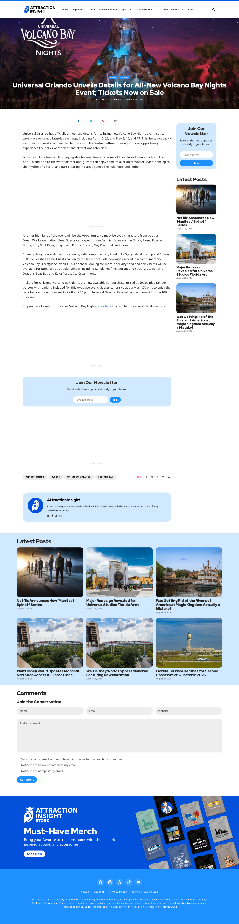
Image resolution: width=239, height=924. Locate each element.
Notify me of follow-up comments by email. (49, 765)
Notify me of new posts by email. (42, 771)
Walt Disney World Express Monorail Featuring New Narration (117, 673)
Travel (91, 9)
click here (104, 306)
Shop (191, 9)
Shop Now (34, 854)
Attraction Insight (110, 99)
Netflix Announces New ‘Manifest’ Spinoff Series (195, 221)
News (65, 9)
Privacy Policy (118, 891)
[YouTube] (138, 882)
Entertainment (108, 9)
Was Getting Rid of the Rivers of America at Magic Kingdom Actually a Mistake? (195, 322)
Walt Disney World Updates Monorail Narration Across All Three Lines (48, 673)
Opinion (78, 9)
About (85, 891)
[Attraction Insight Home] (39, 9)
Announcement (35, 477)
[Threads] (119, 882)
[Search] (213, 9)
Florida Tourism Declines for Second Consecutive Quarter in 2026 (187, 673)
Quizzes (126, 9)
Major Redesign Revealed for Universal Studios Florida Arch (194, 271)
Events (56, 477)
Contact (98, 891)
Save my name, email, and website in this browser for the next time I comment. (72, 759)
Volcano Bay (105, 477)
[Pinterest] (103, 121)
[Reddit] (168, 477)
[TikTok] (129, 882)
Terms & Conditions (145, 891)
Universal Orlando (79, 477)
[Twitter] (91, 121)
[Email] (115, 121)
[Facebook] (78, 121)
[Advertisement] (97, 201)
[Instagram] (110, 882)
